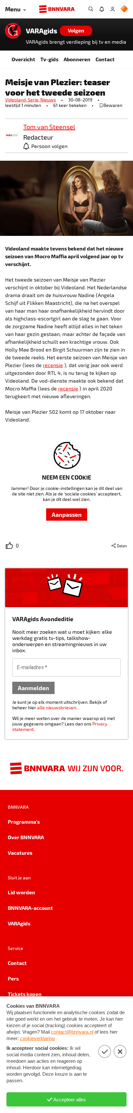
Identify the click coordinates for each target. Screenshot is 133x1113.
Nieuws (48, 99)
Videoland (16, 99)
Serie (34, 99)
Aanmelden (33, 687)
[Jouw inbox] (102, 9)
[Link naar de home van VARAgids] (13, 31)
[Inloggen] (113, 9)
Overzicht (23, 59)
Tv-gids (49, 59)
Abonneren (77, 59)
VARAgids (41, 31)
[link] (11, 136)
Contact (105, 59)
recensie (53, 365)
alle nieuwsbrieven (56, 707)
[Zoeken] (91, 9)
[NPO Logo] (124, 9)
